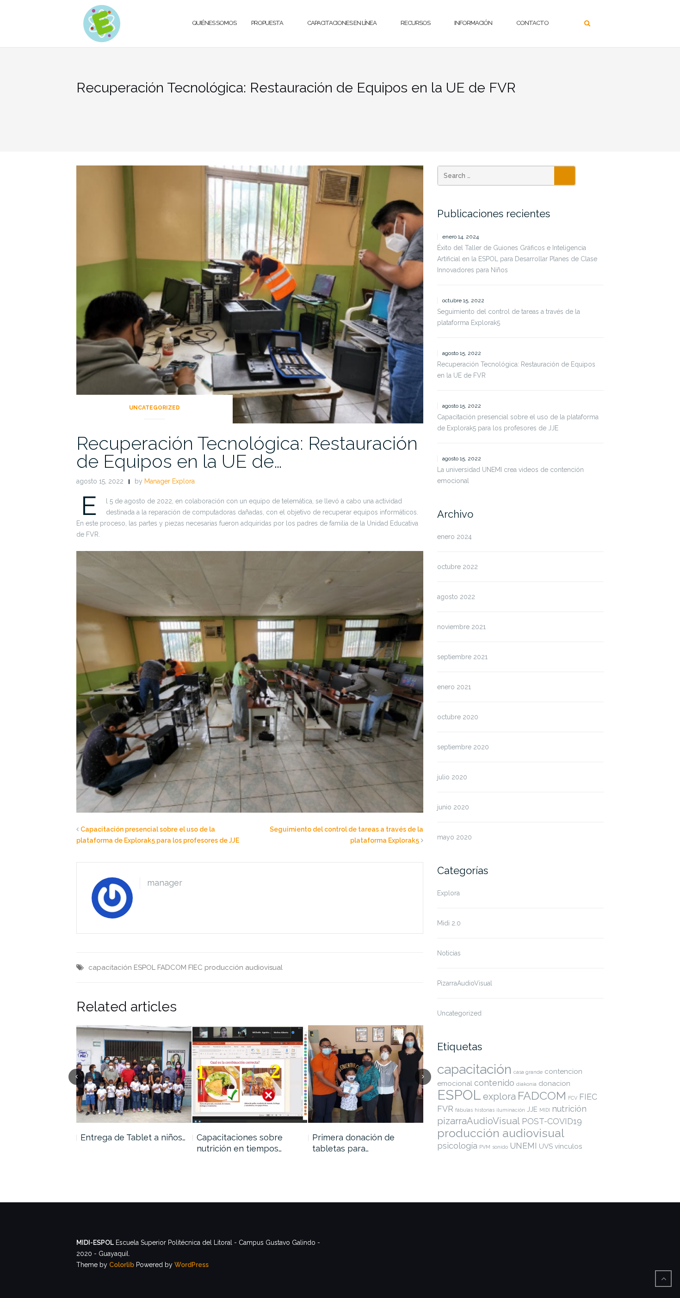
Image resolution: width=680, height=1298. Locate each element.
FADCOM (171, 967)
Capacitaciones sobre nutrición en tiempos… (240, 1143)
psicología (457, 1146)
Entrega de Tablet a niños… (132, 1137)
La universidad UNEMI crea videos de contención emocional (510, 475)
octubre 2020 (457, 717)
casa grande (528, 1072)
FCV (572, 1098)
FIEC (195, 967)
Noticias (449, 953)
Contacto (532, 22)
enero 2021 (454, 687)
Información (473, 22)
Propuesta (267, 22)
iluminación (510, 1110)
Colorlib (121, 1264)
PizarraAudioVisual (464, 983)
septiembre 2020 (463, 747)
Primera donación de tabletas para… (353, 1143)
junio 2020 (453, 807)
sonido (500, 1147)
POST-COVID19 (552, 1121)
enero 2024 (454, 536)
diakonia (526, 1084)
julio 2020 (452, 777)
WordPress (191, 1264)
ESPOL (144, 967)
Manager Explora (169, 481)
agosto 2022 (456, 596)
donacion (554, 1083)
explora (499, 1096)
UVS (546, 1146)
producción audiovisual (243, 967)
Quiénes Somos (214, 22)
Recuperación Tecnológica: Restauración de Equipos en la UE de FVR (516, 370)
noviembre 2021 (461, 627)
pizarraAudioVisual (478, 1121)
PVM (484, 1147)
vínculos (568, 1146)
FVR (445, 1109)
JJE (532, 1109)
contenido (494, 1083)
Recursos (415, 22)
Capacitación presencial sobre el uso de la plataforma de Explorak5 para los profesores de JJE (518, 422)
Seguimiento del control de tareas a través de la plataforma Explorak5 (508, 317)
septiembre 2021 (462, 657)
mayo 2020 (454, 837)
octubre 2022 (457, 566)
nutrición (569, 1109)
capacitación (110, 967)
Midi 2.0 (449, 923)
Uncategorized (154, 407)
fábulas (464, 1110)
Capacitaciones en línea (342, 22)
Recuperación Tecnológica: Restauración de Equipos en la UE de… (247, 452)
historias (485, 1110)
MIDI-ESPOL (95, 1242)
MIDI (544, 1110)
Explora (448, 893)
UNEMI (523, 1146)
